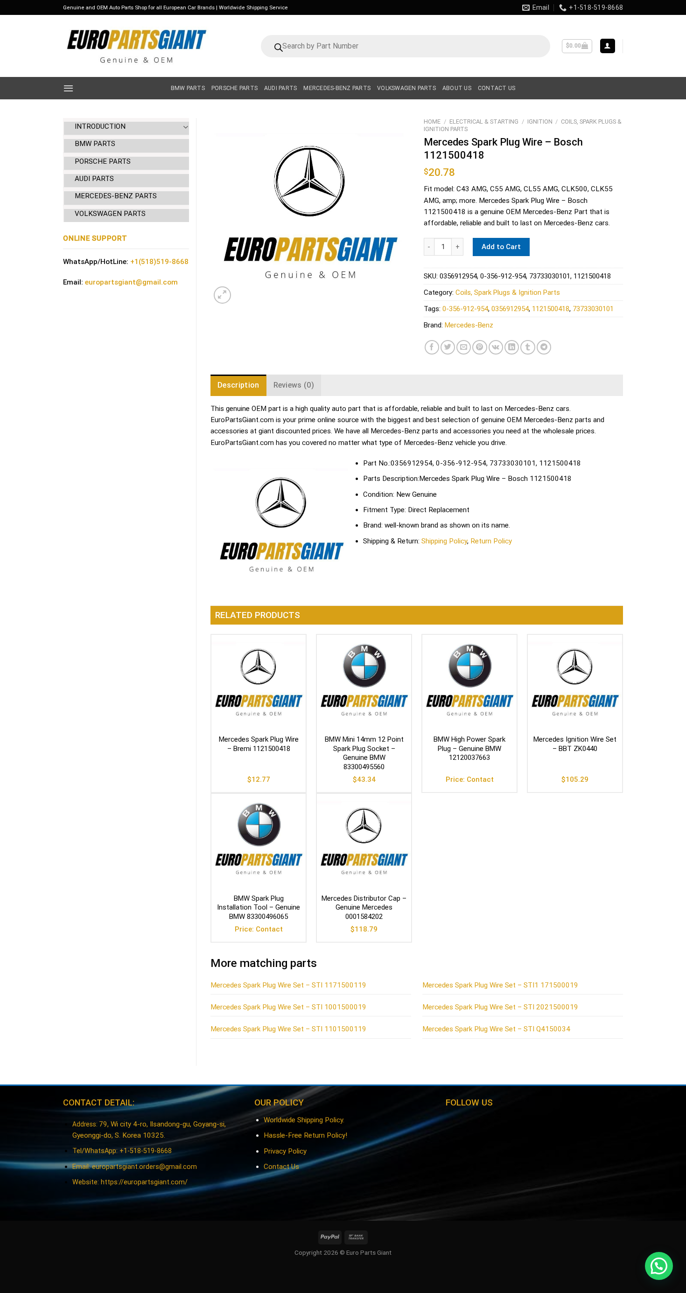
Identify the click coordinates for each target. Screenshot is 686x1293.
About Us (456, 88)
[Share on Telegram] (544, 347)
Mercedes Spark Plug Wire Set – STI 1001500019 (288, 1007)
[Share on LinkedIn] (511, 347)
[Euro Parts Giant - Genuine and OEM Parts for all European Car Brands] (136, 46)
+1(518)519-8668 (159, 261)
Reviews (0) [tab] (294, 385)
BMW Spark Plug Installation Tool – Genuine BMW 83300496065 (258, 907)
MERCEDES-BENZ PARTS (116, 196)
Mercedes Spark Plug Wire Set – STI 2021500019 (500, 1007)
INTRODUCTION (100, 126)
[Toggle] (185, 126)
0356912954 (510, 309)
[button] (659, 1266)
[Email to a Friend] (463, 347)
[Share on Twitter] (448, 347)
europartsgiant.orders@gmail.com (144, 1167)
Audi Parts (280, 88)
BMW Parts (188, 88)
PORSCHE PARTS (103, 161)
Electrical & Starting (483, 121)
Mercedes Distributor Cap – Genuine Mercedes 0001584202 (364, 907)
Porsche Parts (234, 88)
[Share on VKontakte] (496, 347)
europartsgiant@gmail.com (131, 282)
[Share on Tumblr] (527, 347)
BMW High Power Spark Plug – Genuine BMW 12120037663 (469, 748)
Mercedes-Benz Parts (337, 88)
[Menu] (68, 88)
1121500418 (550, 309)
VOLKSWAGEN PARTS (110, 213)
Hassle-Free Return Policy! (305, 1135)
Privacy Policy (285, 1151)
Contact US (496, 88)
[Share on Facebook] (432, 347)
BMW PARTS (95, 143)
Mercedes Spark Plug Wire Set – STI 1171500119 (288, 985)
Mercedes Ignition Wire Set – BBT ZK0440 (574, 744)
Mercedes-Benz (469, 325)
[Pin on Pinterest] (479, 347)
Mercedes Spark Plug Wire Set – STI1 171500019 (500, 985)
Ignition (540, 121)
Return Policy (491, 541)
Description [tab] (238, 385)
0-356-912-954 (465, 309)
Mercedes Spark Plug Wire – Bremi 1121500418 (259, 744)
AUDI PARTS (94, 178)
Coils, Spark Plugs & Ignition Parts (507, 292)
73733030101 (593, 309)
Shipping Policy (444, 541)
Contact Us (281, 1166)
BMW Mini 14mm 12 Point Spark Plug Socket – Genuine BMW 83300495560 (364, 753)
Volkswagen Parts (406, 88)
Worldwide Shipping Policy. (304, 1120)
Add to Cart (501, 247)
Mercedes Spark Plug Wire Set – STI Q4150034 (496, 1029)
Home (432, 121)
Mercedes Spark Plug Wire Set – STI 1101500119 (288, 1029)
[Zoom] (222, 295)
